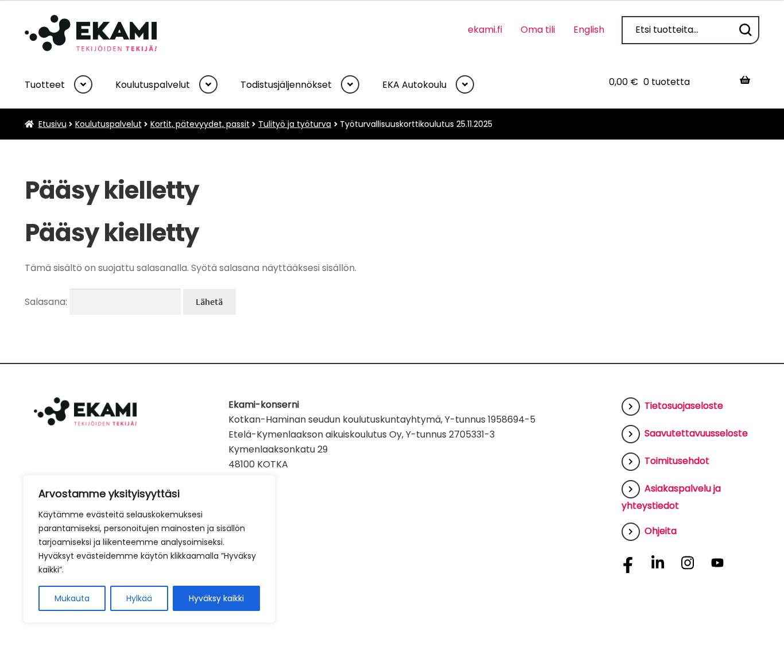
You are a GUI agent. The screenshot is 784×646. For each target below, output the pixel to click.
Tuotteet (45, 84)
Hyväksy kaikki (216, 598)
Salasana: (47, 301)
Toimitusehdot (677, 460)
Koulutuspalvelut (152, 84)
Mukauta (72, 598)
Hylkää (139, 598)
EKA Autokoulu (414, 84)
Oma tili (538, 29)
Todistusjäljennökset (286, 84)
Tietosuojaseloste (684, 405)
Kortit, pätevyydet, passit (200, 124)
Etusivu (52, 124)
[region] (149, 549)
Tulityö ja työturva (294, 124)
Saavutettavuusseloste (696, 433)
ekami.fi (485, 29)
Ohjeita (661, 530)
